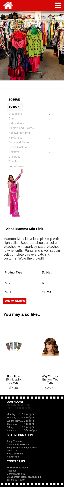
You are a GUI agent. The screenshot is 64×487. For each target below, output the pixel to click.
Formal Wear (16, 166)
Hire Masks (15, 137)
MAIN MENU (58, 5)
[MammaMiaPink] (32, 193)
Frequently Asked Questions (22, 447)
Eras (11, 118)
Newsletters (13, 456)
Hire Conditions (15, 453)
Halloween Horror (19, 132)
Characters (15, 113)
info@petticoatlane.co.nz (27, 476)
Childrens (14, 156)
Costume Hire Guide (18, 444)
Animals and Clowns (21, 128)
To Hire (47, 273)
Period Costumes (19, 147)
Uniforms (14, 151)
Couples (14, 161)
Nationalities (16, 123)
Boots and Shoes (19, 142)
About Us (12, 450)
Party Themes (14, 441)
